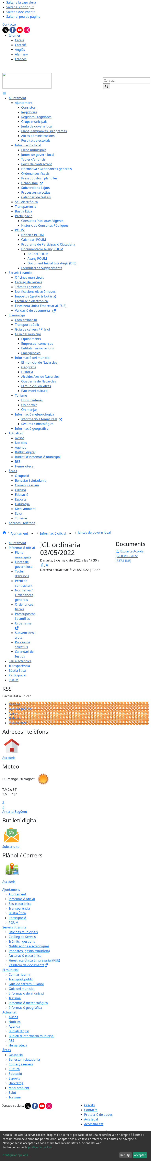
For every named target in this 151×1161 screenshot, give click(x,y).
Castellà (21, 45)
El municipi (10, 970)
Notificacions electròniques (29, 946)
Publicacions (18, 723)
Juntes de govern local (94, 532)
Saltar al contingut (20, 7)
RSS (11, 1040)
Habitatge (16, 1083)
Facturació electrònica (25, 955)
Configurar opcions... (16, 1155)
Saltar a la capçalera (21, 2)
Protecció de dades (98, 1114)
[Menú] (4, 93)
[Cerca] (106, 86)
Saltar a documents (20, 12)
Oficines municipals (23, 932)
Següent (21, 811)
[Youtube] (20, 29)
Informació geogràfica (25, 1007)
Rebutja (125, 1155)
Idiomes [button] (15, 35)
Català (19, 40)
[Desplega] (32, 534)
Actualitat (9, 1012)
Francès (21, 59)
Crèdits (89, 1105)
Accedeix (8, 758)
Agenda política (20, 709)
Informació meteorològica (28, 1003)
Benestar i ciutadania (24, 1059)
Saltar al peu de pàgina (23, 16)
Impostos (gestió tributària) (29, 951)
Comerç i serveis (21, 1064)
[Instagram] (27, 29)
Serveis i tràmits (14, 927)
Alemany (21, 54)
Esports (14, 1078)
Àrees (6, 1050)
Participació (17, 675)
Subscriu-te (10, 846)
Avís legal (91, 1119)
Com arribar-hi (19, 974)
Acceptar (140, 1155)
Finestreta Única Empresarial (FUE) (34, 960)
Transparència (19, 666)
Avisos (13, 713)
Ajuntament (20, 533)
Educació (15, 1073)
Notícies (15, 718)
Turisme (15, 998)
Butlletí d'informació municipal (31, 1036)
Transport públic (21, 979)
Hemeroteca (18, 1045)
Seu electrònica (20, 661)
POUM (13, 680)
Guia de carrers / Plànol (26, 984)
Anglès (20, 49)
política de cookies (40, 1147)
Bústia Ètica (17, 670)
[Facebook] (13, 29)
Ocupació (16, 1055)
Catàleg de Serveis (22, 937)
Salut (12, 1092)
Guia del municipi (21, 988)
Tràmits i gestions (22, 941)
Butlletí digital (19, 1031)
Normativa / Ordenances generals (24, 595)
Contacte (9, 24)
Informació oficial (53, 533)
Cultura (14, 1069)
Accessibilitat (93, 1124)
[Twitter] (5, 29)
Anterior (8, 811)
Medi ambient (19, 1088)
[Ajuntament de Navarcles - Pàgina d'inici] (27, 80)
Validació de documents (26, 965)
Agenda (14, 704)
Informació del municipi (26, 993)
